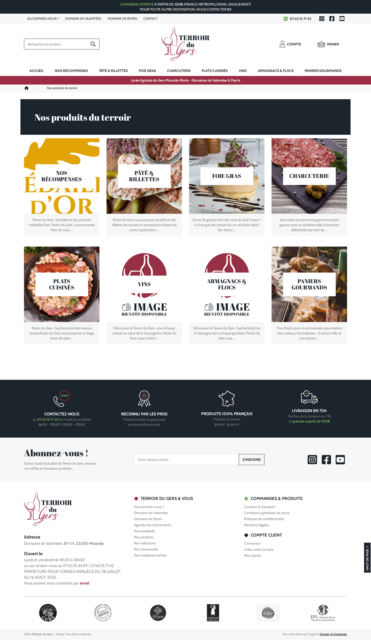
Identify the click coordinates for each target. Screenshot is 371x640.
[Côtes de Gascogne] (268, 612)
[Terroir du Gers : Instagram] (322, 19)
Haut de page (367, 559)
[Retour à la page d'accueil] (48, 508)
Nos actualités (144, 531)
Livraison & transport (259, 506)
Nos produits (143, 537)
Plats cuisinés (215, 70)
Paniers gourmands (323, 70)
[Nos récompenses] (61, 176)
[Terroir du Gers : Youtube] (342, 19)
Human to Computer (333, 634)
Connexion (252, 543)
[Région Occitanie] (158, 612)
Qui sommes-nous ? (149, 506)
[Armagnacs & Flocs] (226, 284)
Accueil (37, 70)
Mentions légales (256, 525)
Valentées (83, 18)
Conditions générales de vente (266, 513)
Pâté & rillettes (113, 70)
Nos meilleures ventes (150, 555)
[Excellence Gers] (48, 612)
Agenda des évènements (152, 525)
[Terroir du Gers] (185, 44)
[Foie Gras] (226, 176)
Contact (150, 18)
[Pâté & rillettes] (144, 176)
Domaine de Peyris (148, 519)
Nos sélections (145, 543)
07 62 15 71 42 (300, 18)
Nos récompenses (71, 70)
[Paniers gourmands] (309, 284)
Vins (243, 70)
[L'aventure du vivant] (103, 612)
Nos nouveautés (146, 549)
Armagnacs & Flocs (276, 70)
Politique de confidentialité (264, 519)
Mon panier (252, 555)
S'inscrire (252, 459)
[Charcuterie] (309, 176)
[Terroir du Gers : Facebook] (332, 19)
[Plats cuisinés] (61, 284)
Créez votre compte (259, 549)
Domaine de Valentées (151, 513)
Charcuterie (179, 70)
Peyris (122, 18)
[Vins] (144, 284)
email (84, 582)
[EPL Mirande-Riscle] (323, 612)
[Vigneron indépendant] (213, 612)
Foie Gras (147, 70)
